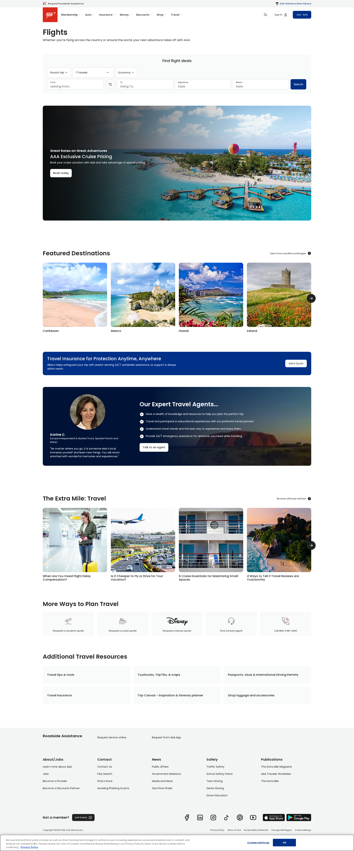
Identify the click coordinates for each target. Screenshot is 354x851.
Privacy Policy (217, 830)
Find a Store (104, 781)
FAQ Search (104, 774)
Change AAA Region (281, 830)
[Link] (186, 817)
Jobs (46, 774)
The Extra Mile (270, 781)
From (52, 82)
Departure (183, 82)
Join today (80, 817)
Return (239, 82)
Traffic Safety (215, 767)
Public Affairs (160, 767)
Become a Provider (55, 781)
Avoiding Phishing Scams (113, 788)
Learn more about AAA (57, 767)
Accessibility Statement (256, 830)
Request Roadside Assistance (66, 3)
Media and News (162, 781)
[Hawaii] (211, 298)
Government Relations (166, 774)
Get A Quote (296, 363)
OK (284, 842)
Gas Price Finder (162, 788)
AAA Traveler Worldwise (276, 774)
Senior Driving (215, 788)
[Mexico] (143, 298)
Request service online (111, 737)
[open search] (265, 14)
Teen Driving (214, 781)
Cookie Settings (303, 830)
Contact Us (104, 767)
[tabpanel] (177, 78)
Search (298, 84)
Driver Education (217, 795)
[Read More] (75, 545)
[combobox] (59, 72)
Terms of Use (234, 830)
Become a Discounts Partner (61, 788)
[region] (177, 843)
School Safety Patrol (219, 774)
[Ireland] (279, 298)
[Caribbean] (75, 298)
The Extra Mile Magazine (276, 767)
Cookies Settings (258, 842)
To (121, 82)
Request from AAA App (166, 737)
